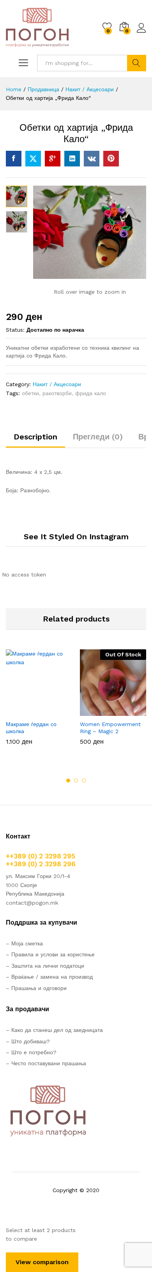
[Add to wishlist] (55, 711)
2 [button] (76, 780)
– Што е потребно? (31, 1052)
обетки (30, 393)
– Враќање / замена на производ (49, 977)
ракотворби (57, 393)
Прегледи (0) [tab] (98, 437)
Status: (15, 330)
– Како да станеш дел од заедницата (54, 1030)
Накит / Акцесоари (57, 384)
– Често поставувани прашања (46, 1063)
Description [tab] (35, 437)
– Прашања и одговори (36, 988)
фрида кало (90, 393)
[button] (20, 711)
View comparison (42, 1262)
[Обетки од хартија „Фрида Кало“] (13, 158)
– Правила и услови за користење (50, 954)
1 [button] (68, 780)
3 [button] (84, 780)
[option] (39, 703)
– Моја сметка (24, 943)
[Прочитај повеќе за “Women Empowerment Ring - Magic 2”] (94, 711)
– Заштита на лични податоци (45, 966)
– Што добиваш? (28, 1041)
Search (136, 63)
